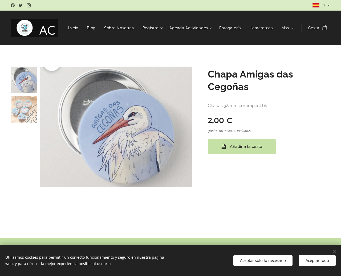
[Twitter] (20, 5)
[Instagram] (28, 5)
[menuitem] (75, 28)
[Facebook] (12, 5)
